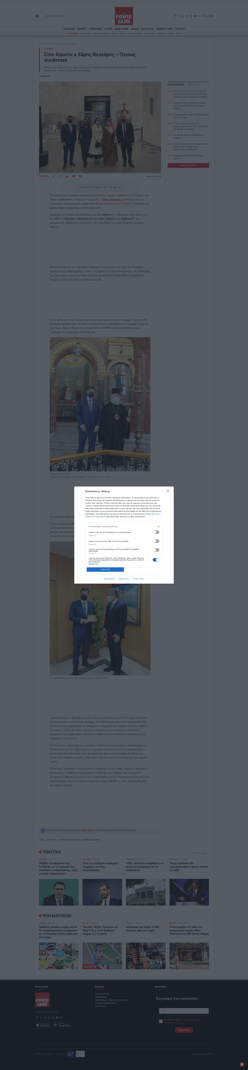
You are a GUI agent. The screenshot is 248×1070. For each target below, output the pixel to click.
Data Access (124, 579)
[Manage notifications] (242, 1064)
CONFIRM (105, 569)
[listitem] (124, 526)
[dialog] (124, 535)
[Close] (168, 491)
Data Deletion (109, 579)
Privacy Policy (138, 579)
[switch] (156, 532)
